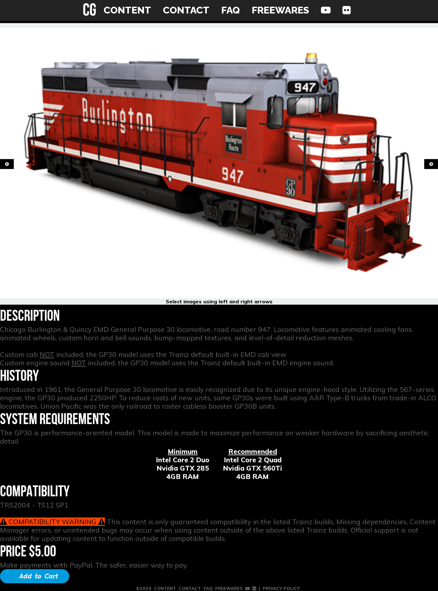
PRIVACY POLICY (281, 588)
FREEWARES (280, 10)
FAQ (230, 10)
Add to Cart (38, 576)
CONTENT (127, 10)
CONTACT (186, 10)
